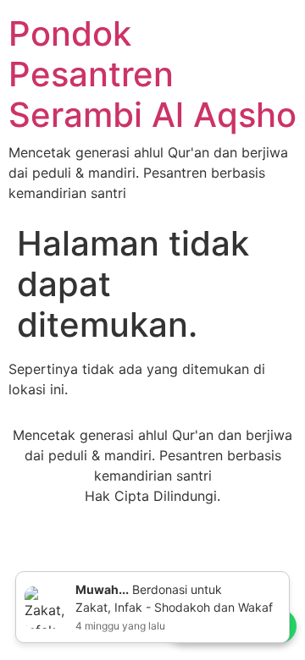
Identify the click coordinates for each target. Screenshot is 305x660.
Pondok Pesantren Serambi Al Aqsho (152, 74)
